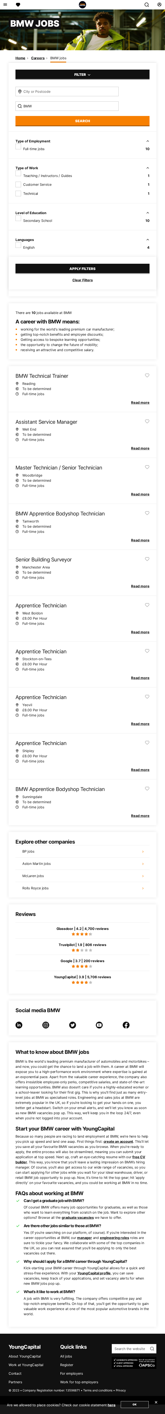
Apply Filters (82, 269)
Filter (80, 74)
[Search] (148, 4)
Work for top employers (79, 1382)
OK (135, 1404)
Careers (38, 58)
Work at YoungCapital (26, 1365)
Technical (30, 193)
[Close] (156, 1405)
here (111, 1405)
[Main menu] (5, 4)
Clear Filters (82, 280)
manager (84, 1238)
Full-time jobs (33, 149)
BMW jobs (58, 58)
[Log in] (159, 4)
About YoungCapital (25, 1356)
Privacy (121, 1390)
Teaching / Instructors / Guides (47, 176)
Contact (15, 1373)
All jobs (66, 1356)
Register (66, 1365)
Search (82, 121)
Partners (15, 1382)
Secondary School (37, 220)
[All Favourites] (18, 4)
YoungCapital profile (94, 1273)
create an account (118, 1141)
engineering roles (114, 1238)
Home (20, 58)
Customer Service (37, 184)
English (29, 247)
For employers (71, 1373)
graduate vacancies (78, 1217)
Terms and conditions (97, 1390)
